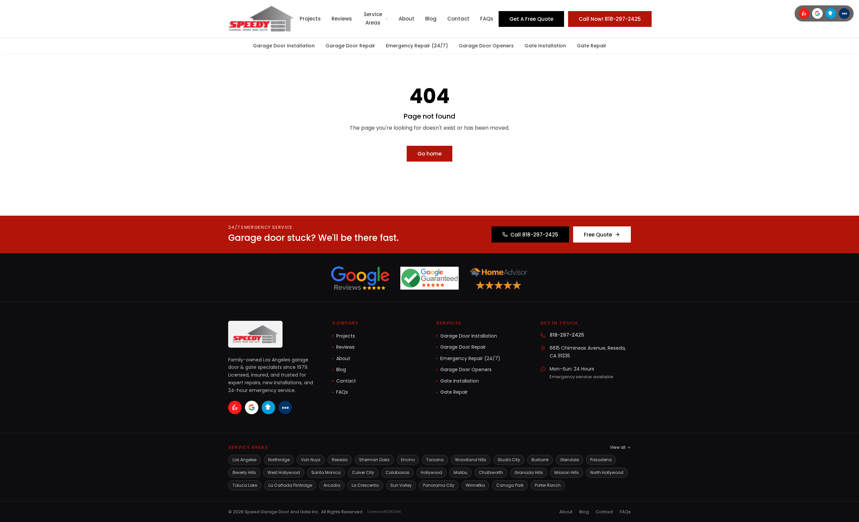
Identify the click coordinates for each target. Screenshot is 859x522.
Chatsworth (491, 472)
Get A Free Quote (531, 19)
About (406, 18)
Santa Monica (326, 472)
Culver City (363, 472)
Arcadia (331, 485)
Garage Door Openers (486, 45)
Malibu (460, 472)
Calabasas (397, 472)
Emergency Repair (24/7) (417, 45)
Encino (408, 460)
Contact (458, 18)
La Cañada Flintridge (290, 485)
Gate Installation (545, 45)
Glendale (569, 460)
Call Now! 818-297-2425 (610, 19)
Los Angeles (245, 460)
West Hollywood (283, 472)
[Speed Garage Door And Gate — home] (261, 18)
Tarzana (435, 460)
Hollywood (431, 472)
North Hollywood (606, 472)
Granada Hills (528, 472)
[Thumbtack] (830, 13)
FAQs (486, 18)
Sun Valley (401, 485)
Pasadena (601, 460)
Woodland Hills (470, 460)
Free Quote (598, 234)
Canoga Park (509, 485)
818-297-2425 (567, 335)
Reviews (342, 18)
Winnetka (475, 485)
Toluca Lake (245, 485)
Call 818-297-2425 (534, 234)
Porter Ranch (548, 485)
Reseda (340, 460)
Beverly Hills (244, 472)
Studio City (509, 460)
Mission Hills (566, 472)
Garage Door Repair (350, 45)
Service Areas (373, 18)
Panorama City (438, 485)
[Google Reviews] (817, 13)
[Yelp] (804, 13)
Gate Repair (591, 45)
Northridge (279, 460)
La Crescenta (365, 485)
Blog (431, 18)
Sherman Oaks (374, 460)
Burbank (540, 460)
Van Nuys (310, 460)
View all (617, 447)
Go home (429, 153)
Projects (310, 18)
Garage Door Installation (284, 45)
